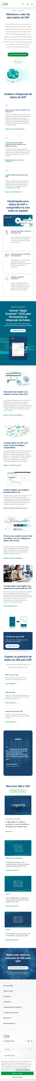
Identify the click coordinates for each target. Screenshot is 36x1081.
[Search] (23, 4)
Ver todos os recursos (18, 791)
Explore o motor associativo (12, 465)
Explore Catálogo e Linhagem (12, 558)
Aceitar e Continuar (17, 1073)
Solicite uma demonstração (18, 972)
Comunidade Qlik (8, 1041)
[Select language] (28, 4)
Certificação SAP (12, 646)
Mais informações (17, 1077)
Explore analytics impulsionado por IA (15, 508)
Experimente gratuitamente (18, 54)
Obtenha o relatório (18, 330)
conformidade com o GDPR (12, 187)
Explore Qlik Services (10, 606)
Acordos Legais (9, 1055)
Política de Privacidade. (23, 1070)
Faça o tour (18, 62)
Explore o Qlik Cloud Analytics (12, 415)
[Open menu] (32, 4)
